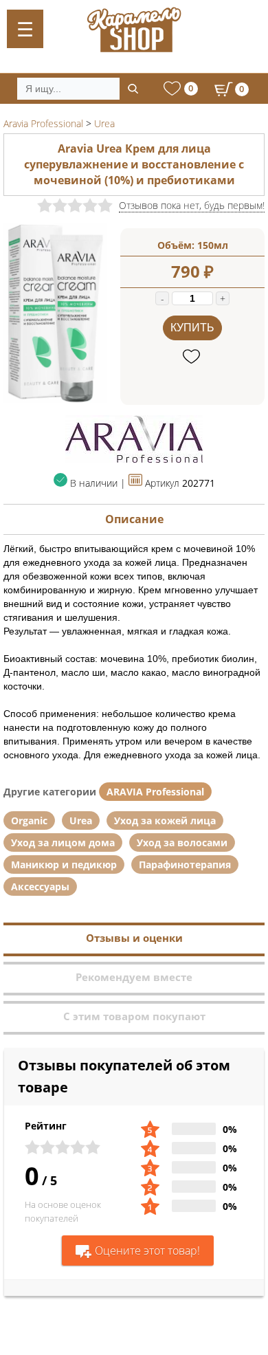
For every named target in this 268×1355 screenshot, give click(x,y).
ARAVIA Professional (155, 791)
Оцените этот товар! (147, 1250)
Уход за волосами (182, 842)
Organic (29, 820)
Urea (80, 820)
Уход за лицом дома (63, 842)
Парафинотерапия (185, 864)
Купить (192, 327)
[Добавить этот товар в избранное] (193, 357)
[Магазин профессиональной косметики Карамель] (134, 29)
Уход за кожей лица (165, 820)
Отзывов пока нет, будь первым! (192, 205)
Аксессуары (40, 886)
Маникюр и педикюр (64, 864)
